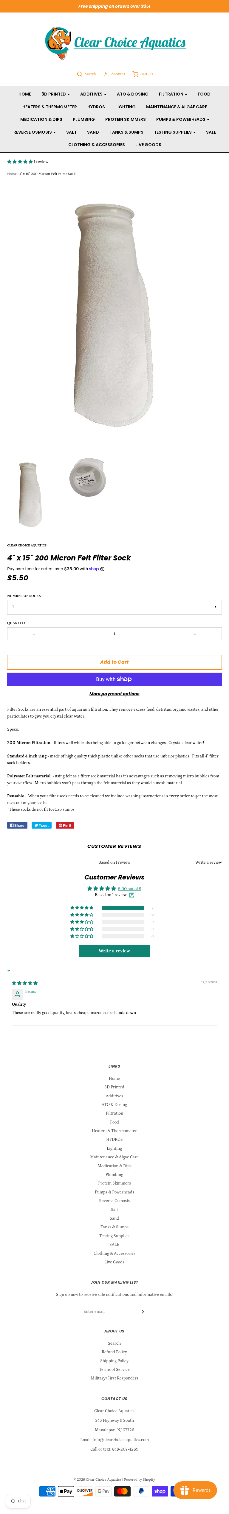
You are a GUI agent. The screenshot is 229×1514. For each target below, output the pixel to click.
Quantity (16, 623)
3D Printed (114, 1087)
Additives (114, 1096)
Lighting (125, 107)
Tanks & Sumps (126, 132)
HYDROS (96, 107)
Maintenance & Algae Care (176, 107)
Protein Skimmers (125, 119)
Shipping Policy (114, 1361)
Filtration (114, 1113)
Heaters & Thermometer (49, 107)
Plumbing (84, 119)
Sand (93, 132)
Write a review (208, 862)
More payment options (114, 694)
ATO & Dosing (132, 94)
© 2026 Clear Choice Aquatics (97, 1480)
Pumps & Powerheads (114, 1192)
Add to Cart (114, 662)
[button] (20, 162)
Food (204, 94)
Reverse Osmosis (114, 1201)
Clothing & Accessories (96, 145)
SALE (211, 132)
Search (114, 1343)
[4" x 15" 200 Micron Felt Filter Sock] (30, 495)
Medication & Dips (41, 119)
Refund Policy (114, 1352)
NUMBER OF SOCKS (24, 596)
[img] (25, 983)
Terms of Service (114, 1369)
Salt (71, 132)
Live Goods (148, 145)
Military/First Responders (114, 1378)
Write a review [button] (114, 951)
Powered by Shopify (139, 1480)
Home (24, 94)
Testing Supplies (114, 1236)
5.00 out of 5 (129, 889)
